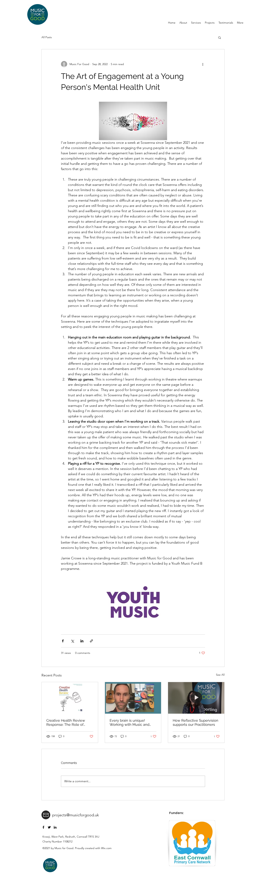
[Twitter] (49, 827)
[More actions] (202, 64)
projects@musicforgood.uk (75, 815)
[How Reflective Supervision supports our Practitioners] (196, 698)
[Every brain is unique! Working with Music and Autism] (133, 698)
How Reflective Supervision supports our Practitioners (195, 722)
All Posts (46, 37)
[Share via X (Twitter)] (72, 641)
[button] (219, 37)
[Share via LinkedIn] (82, 641)
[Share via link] (91, 641)
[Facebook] (43, 827)
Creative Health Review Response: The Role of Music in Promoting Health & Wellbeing (68, 722)
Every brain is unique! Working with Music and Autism (129, 722)
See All (220, 674)
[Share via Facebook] (63, 641)
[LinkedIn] (55, 827)
